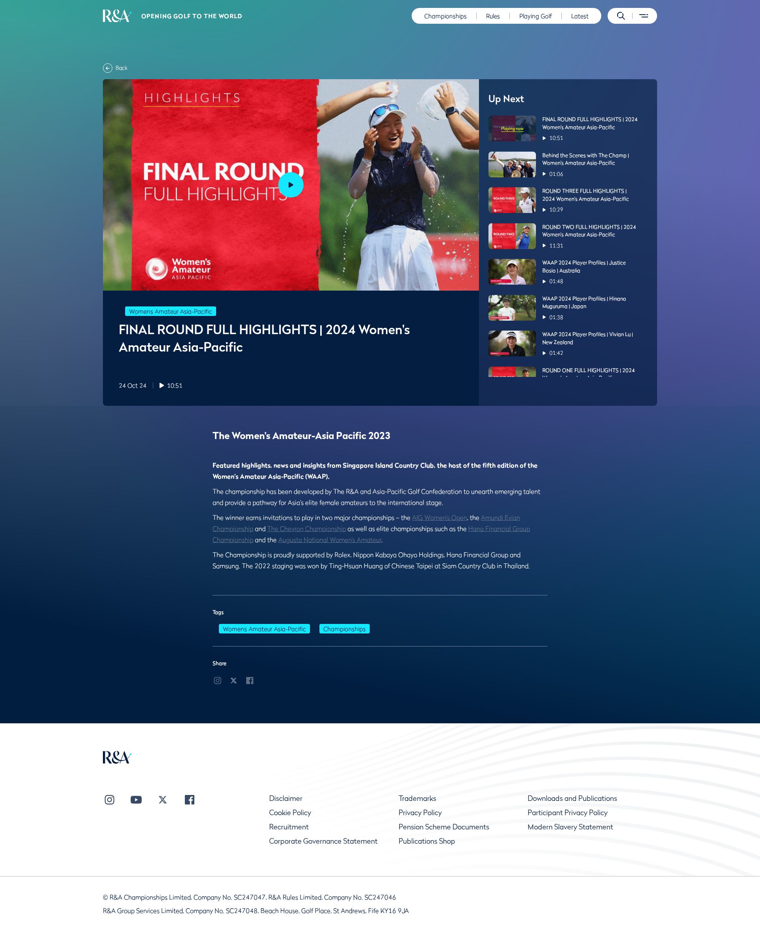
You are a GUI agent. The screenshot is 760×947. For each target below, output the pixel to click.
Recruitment (289, 827)
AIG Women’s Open (439, 517)
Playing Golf (535, 15)
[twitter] (234, 680)
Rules (493, 15)
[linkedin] (217, 680)
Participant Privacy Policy (568, 812)
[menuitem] (117, 16)
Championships (445, 15)
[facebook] (250, 680)
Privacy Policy (420, 812)
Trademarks (417, 798)
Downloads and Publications (572, 798)
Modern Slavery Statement (570, 827)
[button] (621, 16)
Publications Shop (427, 841)
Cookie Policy (290, 812)
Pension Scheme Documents (444, 827)
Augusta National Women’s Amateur (329, 540)
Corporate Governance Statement (323, 841)
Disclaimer (285, 798)
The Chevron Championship (306, 528)
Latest (580, 15)
